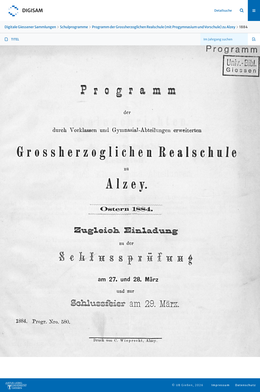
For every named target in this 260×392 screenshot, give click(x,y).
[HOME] (24, 10)
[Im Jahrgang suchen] (254, 39)
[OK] (242, 10)
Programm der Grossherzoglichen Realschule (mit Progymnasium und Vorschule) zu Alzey (163, 27)
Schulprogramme (74, 27)
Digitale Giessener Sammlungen (30, 27)
